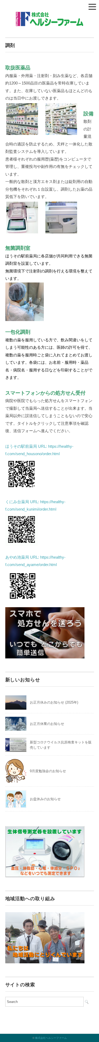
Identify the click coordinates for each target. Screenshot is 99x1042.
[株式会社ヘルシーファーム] (49, 15)
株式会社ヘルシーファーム (51, 1037)
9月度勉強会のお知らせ (48, 771)
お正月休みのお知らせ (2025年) (54, 702)
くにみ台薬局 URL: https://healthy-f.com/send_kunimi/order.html (35, 505)
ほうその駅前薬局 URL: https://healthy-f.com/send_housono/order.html (39, 450)
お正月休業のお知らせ (47, 724)
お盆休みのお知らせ (45, 799)
